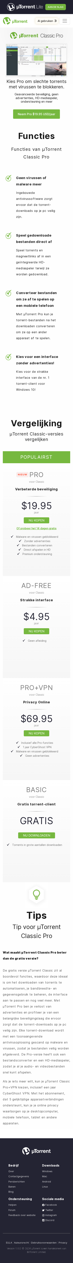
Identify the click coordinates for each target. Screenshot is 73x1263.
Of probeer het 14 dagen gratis (36, 528)
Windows (47, 1171)
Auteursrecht (21, 1242)
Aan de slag (55, 6)
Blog (10, 1191)
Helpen (12, 1204)
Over (11, 1171)
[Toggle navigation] (65, 21)
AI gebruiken (45, 20)
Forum (11, 1210)
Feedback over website (22, 1215)
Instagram (51, 1215)
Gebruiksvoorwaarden (44, 1242)
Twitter (49, 1210)
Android (46, 1181)
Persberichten (16, 1181)
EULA (9, 1242)
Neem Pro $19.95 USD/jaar (36, 114)
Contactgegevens (18, 1176)
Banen (12, 1186)
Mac (44, 1176)
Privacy (63, 1242)
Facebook (51, 1204)
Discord (49, 1220)
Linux (45, 1186)
